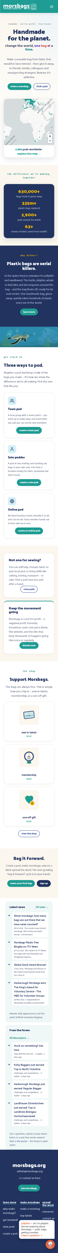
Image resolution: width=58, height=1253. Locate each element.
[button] (50, 136)
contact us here (31, 1177)
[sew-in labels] (29, 721)
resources (48, 1211)
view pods (29, 589)
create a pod (10, 1233)
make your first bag (21, 883)
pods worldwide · (29, 151)
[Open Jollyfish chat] (50, 1245)
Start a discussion (18, 1141)
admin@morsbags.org (30, 1170)
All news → (42, 907)
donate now (29, 645)
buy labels (26, 1215)
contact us (48, 1218)
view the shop (29, 833)
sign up (44, 883)
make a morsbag (19, 86)
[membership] (29, 764)
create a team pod (29, 430)
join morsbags (29, 1188)
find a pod (42, 86)
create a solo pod (29, 482)
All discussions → (19, 1038)
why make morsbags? (9, 1210)
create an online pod (29, 530)
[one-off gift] (29, 806)
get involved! (10, 1219)
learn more (29, 311)
